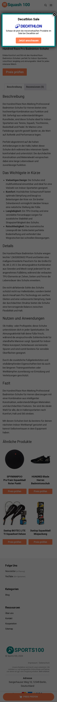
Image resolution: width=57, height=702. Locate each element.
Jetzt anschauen (28, 40)
